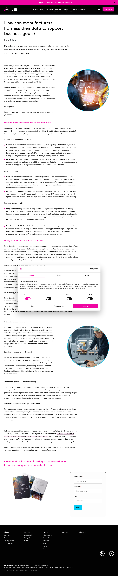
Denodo (60, 434)
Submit (78, 507)
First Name (78, 477)
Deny (32, 306)
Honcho (35, 570)
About (66, 9)
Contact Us (108, 9)
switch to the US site (65, 2)
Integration (28, 538)
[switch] (48, 298)
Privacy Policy (9, 540)
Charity (6, 538)
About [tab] (87, 275)
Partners (46, 532)
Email (76, 496)
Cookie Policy (8, 543)
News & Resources (78, 9)
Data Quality (28, 535)
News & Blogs (66, 532)
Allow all (85, 306)
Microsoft (46, 538)
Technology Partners (53, 9)
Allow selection (59, 306)
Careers (6, 535)
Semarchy (46, 540)
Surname (77, 486)
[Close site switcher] (114, 2)
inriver (45, 546)
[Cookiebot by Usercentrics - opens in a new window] (90, 269)
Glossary (82, 532)
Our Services (37, 9)
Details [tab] (59, 275)
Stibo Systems (47, 535)
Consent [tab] (31, 275)
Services (27, 532)
